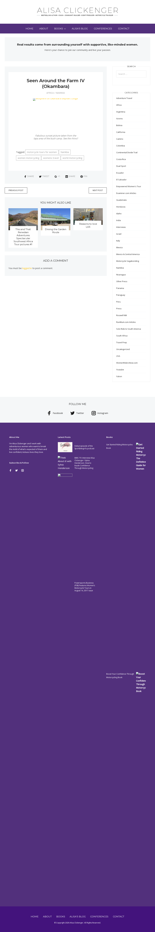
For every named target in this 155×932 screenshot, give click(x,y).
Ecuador (120, 172)
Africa (50, 92)
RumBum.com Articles (126, 322)
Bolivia (119, 125)
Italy (118, 240)
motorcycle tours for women (42, 151)
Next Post (98, 190)
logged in (27, 268)
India (118, 220)
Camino (119, 139)
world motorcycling (72, 157)
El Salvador (121, 179)
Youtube (120, 369)
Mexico (119, 247)
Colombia (120, 145)
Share (30, 176)
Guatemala (121, 200)
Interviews (121, 227)
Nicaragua (121, 274)
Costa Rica (121, 159)
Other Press (121, 281)
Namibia (60, 92)
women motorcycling (28, 157)
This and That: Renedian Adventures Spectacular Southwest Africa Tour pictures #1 (23, 237)
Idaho (119, 213)
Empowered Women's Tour (128, 186)
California (120, 132)
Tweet (45, 176)
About (43, 28)
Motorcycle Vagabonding (127, 261)
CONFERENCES (103, 28)
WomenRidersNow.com (127, 362)
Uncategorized (123, 349)
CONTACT (123, 28)
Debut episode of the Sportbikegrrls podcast (84, 447)
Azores (119, 118)
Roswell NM (121, 315)
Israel (118, 234)
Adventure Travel (124, 98)
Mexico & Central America (128, 254)
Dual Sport (121, 166)
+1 (59, 176)
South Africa (121, 335)
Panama (120, 288)
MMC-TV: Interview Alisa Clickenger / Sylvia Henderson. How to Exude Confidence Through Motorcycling (84, 463)
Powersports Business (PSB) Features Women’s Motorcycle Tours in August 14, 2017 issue (84, 587)
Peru (118, 301)
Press (119, 308)
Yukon (119, 376)
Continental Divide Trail (126, 152)
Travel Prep (121, 342)
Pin (85, 176)
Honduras (120, 206)
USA (118, 356)
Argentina (120, 111)
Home (29, 28)
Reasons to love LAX (88, 225)
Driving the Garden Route (55, 231)
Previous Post (16, 190)
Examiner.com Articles (126, 193)
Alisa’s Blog (80, 28)
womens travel (51, 157)
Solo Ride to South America (128, 329)
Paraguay (120, 295)
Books (58, 28)
